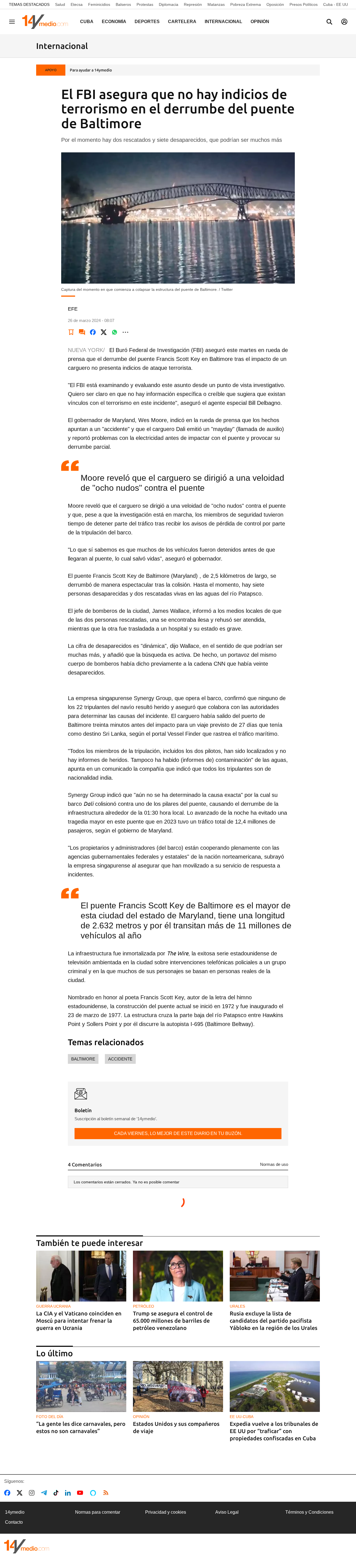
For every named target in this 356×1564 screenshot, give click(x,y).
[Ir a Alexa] (94, 1492)
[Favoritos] (71, 332)
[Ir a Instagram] (33, 1492)
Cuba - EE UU (335, 4)
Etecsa (77, 4)
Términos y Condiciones (309, 1512)
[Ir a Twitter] (21, 1492)
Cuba (86, 21)
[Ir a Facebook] (8, 1492)
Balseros (123, 4)
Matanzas (216, 4)
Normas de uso (274, 1164)
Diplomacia (168, 4)
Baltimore (83, 1059)
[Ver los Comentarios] (82, 332)
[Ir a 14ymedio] (47, 21)
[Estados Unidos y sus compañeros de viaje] (178, 1386)
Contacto (14, 1522)
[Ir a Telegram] (45, 1492)
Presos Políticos (304, 4)
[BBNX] (26, 1546)
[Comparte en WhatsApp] (114, 332)
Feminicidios (99, 4)
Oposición (275, 4)
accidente (120, 1059)
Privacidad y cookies (165, 1512)
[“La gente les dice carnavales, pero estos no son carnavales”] (81, 1386)
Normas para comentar (97, 1512)
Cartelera (182, 21)
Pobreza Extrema (245, 4)
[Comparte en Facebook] (92, 332)
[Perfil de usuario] (344, 21)
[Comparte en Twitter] (103, 332)
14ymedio (14, 1512)
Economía (114, 21)
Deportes (147, 21)
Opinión (260, 21)
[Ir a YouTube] (81, 1492)
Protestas (145, 4)
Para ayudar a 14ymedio (91, 70)
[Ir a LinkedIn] (69, 1492)
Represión (193, 4)
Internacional (223, 21)
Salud (60, 4)
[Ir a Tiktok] (57, 1492)
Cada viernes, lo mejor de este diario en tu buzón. (178, 1133)
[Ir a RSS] (107, 1492)
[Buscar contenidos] (329, 22)
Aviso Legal (227, 1512)
